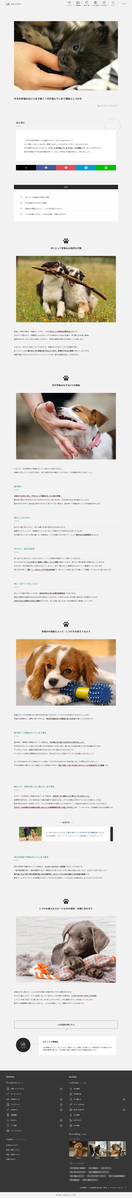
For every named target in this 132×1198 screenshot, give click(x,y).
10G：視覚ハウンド (90, 1180)
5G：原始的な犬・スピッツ (98, 1172)
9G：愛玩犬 (75, 1180)
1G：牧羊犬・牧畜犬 (78, 1168)
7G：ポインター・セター (96, 1176)
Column (77, 1082)
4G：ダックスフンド (78, 1172)
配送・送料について (13, 1150)
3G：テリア (106, 1168)
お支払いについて (12, 1145)
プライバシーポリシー (117, 1188)
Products (15, 1082)
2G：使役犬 (93, 1168)
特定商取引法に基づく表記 (98, 1188)
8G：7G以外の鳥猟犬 (117, 1176)
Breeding (78, 1134)
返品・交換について (13, 1154)
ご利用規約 (83, 1188)
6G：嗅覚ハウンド (77, 1176)
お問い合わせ (10, 1159)
